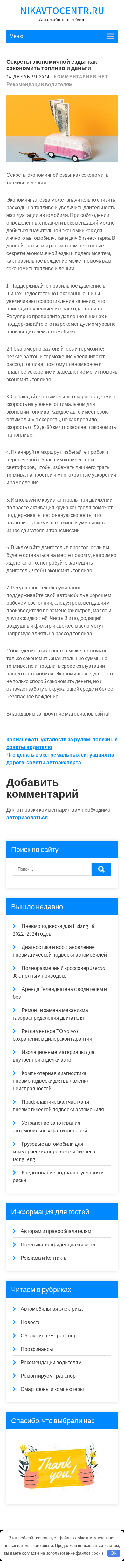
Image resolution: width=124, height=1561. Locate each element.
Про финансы (37, 1349)
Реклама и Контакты (44, 1258)
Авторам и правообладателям (56, 1231)
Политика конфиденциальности (58, 1244)
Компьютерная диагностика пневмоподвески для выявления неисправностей (51, 1081)
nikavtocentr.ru (62, 10)
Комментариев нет (81, 77)
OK (114, 1553)
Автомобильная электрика (52, 1309)
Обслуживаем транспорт (50, 1335)
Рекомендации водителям (39, 84)
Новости (31, 1322)
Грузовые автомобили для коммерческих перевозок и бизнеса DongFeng (54, 1152)
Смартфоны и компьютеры (52, 1389)
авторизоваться (27, 817)
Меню (16, 36)
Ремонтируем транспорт (49, 1375)
